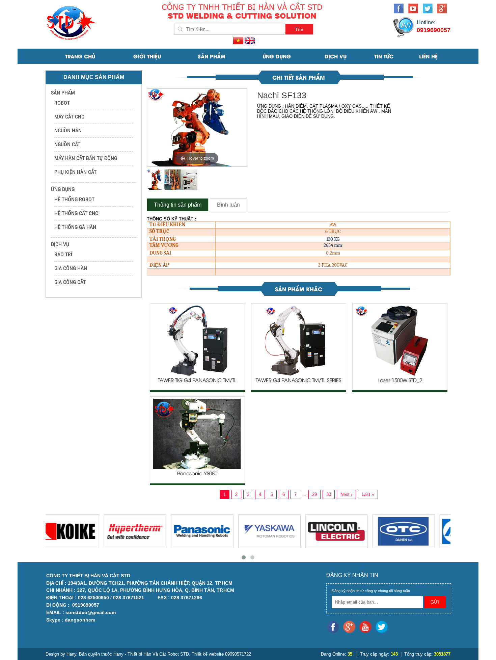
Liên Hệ (428, 56)
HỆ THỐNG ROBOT (74, 199)
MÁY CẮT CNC (69, 116)
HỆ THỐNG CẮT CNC (76, 213)
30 (328, 494)
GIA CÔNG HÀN (70, 268)
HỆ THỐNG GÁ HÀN (75, 227)
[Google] (443, 9)
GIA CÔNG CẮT (70, 282)
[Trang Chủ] (73, 22)
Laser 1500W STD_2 (400, 380)
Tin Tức (383, 56)
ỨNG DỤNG (277, 56)
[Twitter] (430, 9)
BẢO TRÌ (63, 254)
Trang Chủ (80, 56)
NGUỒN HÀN (68, 130)
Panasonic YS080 (197, 474)
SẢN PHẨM (211, 56)
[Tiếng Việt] (239, 40)
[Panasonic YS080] (197, 433)
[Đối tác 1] (80, 531)
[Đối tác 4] (281, 531)
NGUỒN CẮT (67, 144)
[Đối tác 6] (415, 531)
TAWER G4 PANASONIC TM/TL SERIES (298, 380)
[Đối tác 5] (348, 531)
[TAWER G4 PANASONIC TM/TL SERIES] (298, 340)
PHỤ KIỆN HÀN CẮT (75, 172)
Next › (346, 494)
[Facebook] (401, 9)
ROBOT (62, 103)
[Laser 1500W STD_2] (400, 340)
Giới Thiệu (147, 56)
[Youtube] (415, 9)
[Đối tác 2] (147, 531)
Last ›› (368, 494)
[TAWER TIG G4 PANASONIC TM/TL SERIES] (197, 340)
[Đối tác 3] (214, 531)
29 (314, 494)
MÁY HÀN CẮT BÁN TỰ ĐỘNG (85, 158)
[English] (250, 40)
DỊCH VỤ (336, 56)
